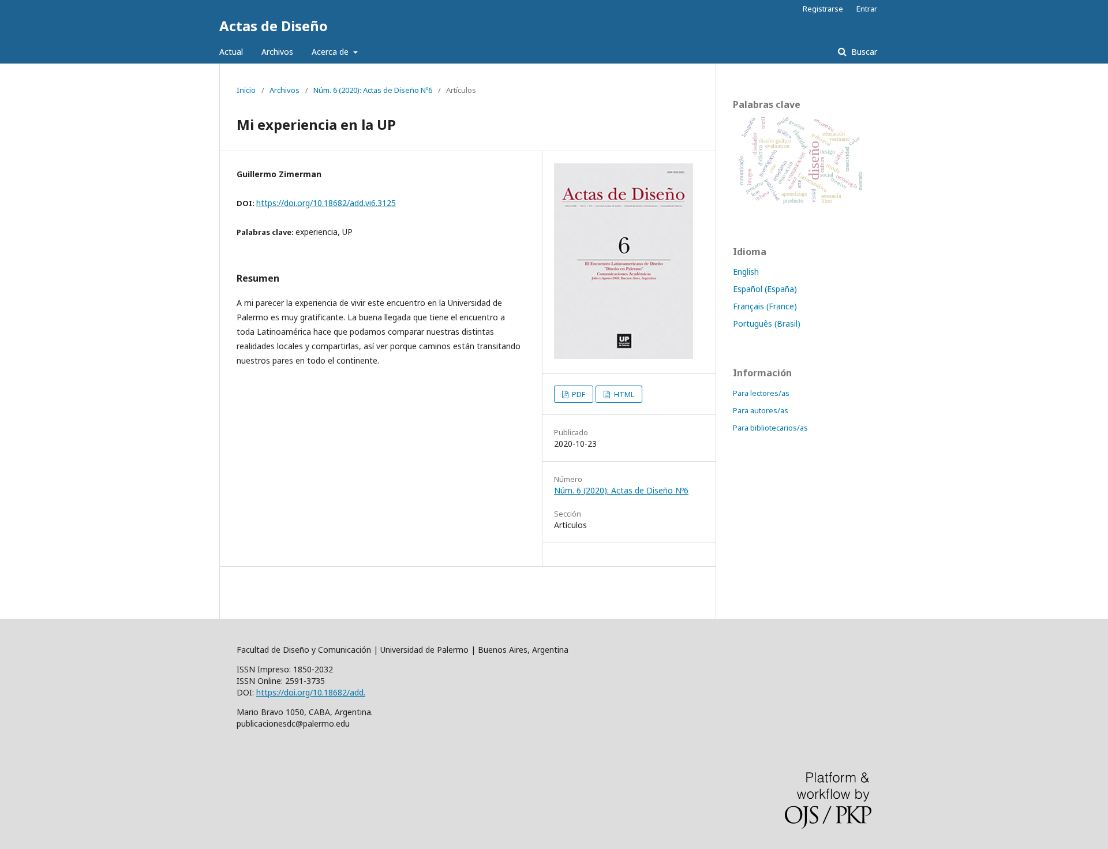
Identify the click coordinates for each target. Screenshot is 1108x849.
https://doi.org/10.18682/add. (310, 692)
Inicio (246, 90)
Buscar (863, 51)
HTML (623, 394)
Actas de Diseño (273, 25)
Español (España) (765, 288)
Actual (231, 51)
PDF (577, 394)
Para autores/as (760, 410)
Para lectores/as (761, 393)
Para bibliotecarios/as (770, 427)
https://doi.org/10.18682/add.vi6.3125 (326, 202)
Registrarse (823, 8)
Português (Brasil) (766, 323)
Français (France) (765, 306)
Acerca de (331, 51)
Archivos (277, 51)
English (746, 271)
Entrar (866, 8)
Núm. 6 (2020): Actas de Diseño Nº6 (372, 90)
